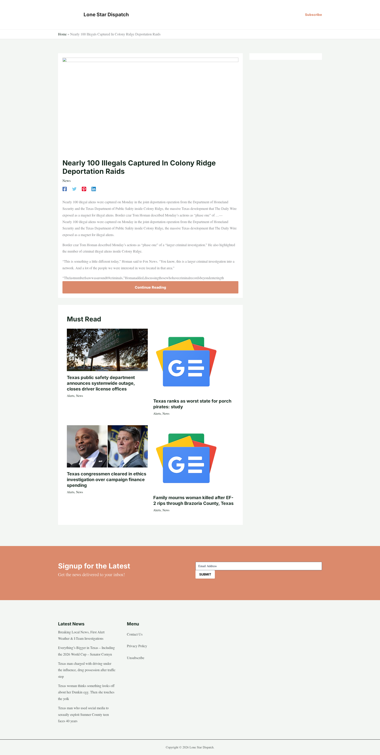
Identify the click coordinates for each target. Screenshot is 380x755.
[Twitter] (74, 188)
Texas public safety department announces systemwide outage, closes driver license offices (101, 383)
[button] (313, 14)
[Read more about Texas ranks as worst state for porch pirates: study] (186, 361)
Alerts (70, 396)
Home (62, 34)
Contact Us (134, 634)
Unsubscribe (135, 657)
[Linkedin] (93, 188)
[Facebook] (64, 188)
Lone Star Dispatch (106, 14)
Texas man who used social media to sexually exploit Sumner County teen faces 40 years (83, 714)
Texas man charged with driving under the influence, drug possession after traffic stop (86, 670)
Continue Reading (150, 287)
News (66, 180)
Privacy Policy (137, 645)
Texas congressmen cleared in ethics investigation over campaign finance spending (106, 479)
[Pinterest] (84, 188)
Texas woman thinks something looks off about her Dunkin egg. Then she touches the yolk (86, 692)
